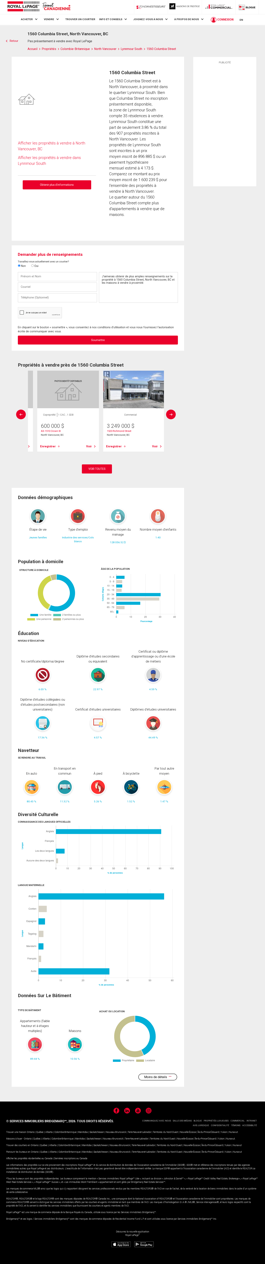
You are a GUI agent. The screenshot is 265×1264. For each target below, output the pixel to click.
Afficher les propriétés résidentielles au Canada (29, 1158)
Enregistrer (48, 446)
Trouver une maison (16, 1132)
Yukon (224, 1132)
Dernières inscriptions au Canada (70, 1158)
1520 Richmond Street (119, 431)
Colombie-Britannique (65, 1132)
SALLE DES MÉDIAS (182, 1121)
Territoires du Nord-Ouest (165, 1132)
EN (241, 19)
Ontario (30, 1132)
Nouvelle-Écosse (188, 1132)
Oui (36, 265)
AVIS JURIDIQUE (201, 1125)
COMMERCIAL (237, 1121)
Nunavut (233, 1132)
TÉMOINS (235, 1125)
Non (23, 265)
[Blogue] (247, 7)
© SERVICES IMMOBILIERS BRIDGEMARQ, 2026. (41, 1121)
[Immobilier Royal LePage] (38, 7)
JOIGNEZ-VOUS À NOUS (148, 19)
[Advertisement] (225, 124)
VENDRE (49, 19)
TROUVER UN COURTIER (80, 19)
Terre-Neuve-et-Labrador (139, 1132)
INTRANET (252, 1121)
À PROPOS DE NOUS (186, 19)
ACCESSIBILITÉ (249, 1125)
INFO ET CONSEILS (110, 19)
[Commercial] (218, 7)
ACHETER (27, 19)
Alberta (49, 1132)
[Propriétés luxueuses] (184, 7)
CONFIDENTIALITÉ (220, 1125)
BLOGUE (198, 1121)
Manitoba (83, 1132)
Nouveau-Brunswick (116, 1132)
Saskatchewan (96, 1132)
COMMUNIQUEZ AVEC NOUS (156, 1121)
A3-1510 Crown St (51, 431)
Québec (40, 1132)
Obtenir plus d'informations (57, 184)
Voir (89, 446)
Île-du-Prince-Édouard (208, 1132)
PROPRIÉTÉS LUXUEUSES (216, 1121)
